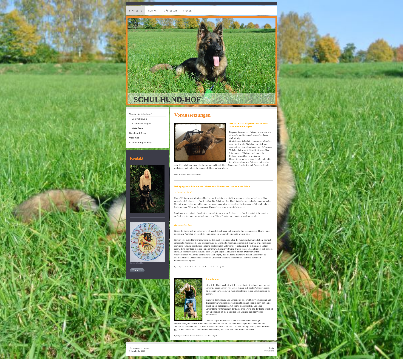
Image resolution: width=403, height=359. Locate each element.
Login (271, 348)
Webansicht (269, 351)
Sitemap (147, 348)
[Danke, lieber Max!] (147, 242)
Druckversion (137, 348)
